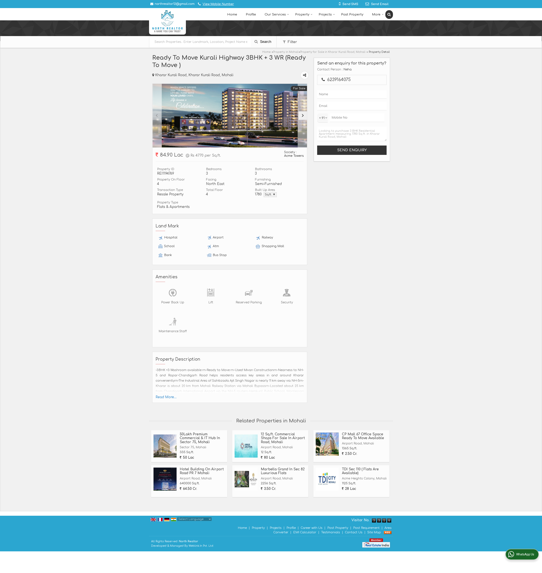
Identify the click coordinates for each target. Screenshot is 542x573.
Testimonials (330, 532)
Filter (292, 42)
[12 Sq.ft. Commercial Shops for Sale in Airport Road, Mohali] (246, 446)
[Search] (389, 14)
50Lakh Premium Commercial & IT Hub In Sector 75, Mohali (200, 438)
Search (265, 42)
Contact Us (353, 532)
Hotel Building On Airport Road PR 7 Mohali (202, 471)
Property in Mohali (286, 51)
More (376, 14)
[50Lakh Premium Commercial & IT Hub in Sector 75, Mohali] (165, 446)
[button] (218, 4)
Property (302, 14)
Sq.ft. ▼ (270, 194)
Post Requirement (366, 528)
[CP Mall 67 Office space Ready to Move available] (327, 444)
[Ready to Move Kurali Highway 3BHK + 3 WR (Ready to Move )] (230, 115)
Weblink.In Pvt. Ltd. (201, 545)
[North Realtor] (167, 21)
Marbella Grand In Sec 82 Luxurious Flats (283, 471)
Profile (251, 14)
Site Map (374, 532)
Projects (325, 14)
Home (232, 14)
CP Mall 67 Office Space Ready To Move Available (363, 436)
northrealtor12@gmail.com (175, 4)
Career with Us (311, 528)
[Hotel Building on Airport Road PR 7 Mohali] (165, 479)
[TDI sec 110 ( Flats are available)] (327, 479)
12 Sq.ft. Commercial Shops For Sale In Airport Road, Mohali (283, 438)
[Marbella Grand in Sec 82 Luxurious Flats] (246, 479)
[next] (303, 115)
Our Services (275, 14)
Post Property (352, 14)
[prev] (156, 115)
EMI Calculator (304, 532)
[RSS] (387, 532)
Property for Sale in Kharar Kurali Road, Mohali (332, 51)
